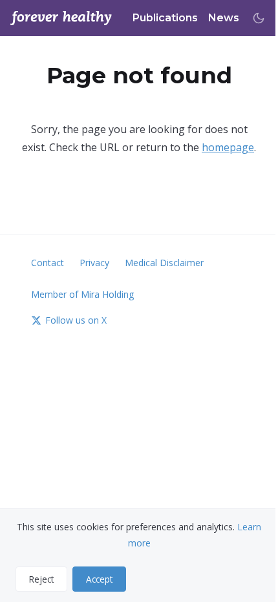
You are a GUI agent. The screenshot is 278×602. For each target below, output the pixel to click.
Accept (99, 579)
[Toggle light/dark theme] (259, 18)
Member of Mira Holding (82, 294)
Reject (41, 579)
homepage (228, 147)
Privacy (94, 262)
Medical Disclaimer (164, 262)
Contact (47, 262)
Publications (165, 18)
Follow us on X (76, 320)
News (223, 18)
